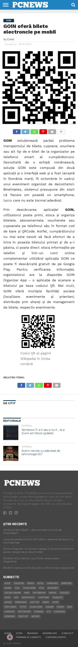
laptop (34, 602)
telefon (19, 583)
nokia (60, 607)
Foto (23, 607)
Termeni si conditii (28, 637)
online (49, 607)
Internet (53, 588)
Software (24, 611)
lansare (9, 611)
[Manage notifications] (10, 637)
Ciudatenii (36, 607)
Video (30, 583)
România (10, 616)
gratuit (23, 616)
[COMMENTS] (61, 130)
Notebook (39, 593)
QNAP (46, 602)
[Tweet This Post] (26, 130)
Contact (68, 633)
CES (16, 597)
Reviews (32, 633)
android (66, 583)
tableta (57, 597)
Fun (17, 588)
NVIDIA (52, 593)
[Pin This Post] (43, 130)
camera (38, 611)
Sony (7, 597)
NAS (69, 607)
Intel (40, 583)
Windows (21, 602)
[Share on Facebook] (17, 130)
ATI (49, 611)
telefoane (29, 588)
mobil (8, 588)
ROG (41, 588)
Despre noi (50, 633)
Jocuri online (13, 593)
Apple (8, 602)
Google (64, 593)
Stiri (19, 633)
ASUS (7, 583)
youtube (43, 597)
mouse (35, 616)
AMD (26, 593)
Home (7, 633)
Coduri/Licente (56, 637)
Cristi (10, 39)
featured (10, 607)
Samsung (52, 583)
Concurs (59, 611)
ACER (55, 602)
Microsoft (28, 597)
